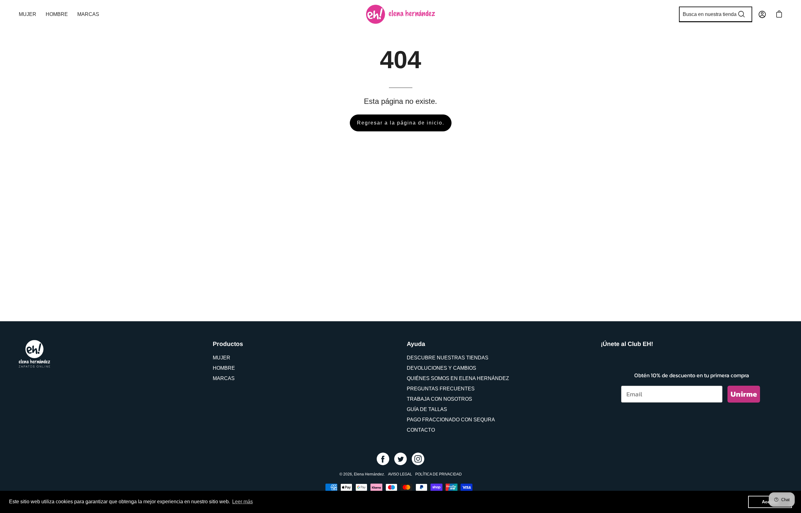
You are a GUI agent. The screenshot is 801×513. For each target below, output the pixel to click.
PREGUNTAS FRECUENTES (441, 388)
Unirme (744, 394)
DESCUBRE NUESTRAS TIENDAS (447, 357)
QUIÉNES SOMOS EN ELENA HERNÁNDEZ (458, 378)
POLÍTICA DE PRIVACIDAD (438, 474)
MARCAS (224, 378)
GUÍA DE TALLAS (427, 409)
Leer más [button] (242, 501)
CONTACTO (421, 430)
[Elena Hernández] (400, 14)
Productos (228, 343)
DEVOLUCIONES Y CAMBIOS (441, 368)
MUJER (221, 357)
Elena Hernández (369, 474)
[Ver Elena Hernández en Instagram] (418, 459)
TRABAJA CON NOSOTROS (439, 399)
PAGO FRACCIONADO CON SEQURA (451, 419)
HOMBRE (224, 368)
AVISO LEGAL (400, 474)
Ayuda (416, 343)
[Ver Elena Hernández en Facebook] (383, 459)
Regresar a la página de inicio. (400, 122)
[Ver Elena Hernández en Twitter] (400, 459)
